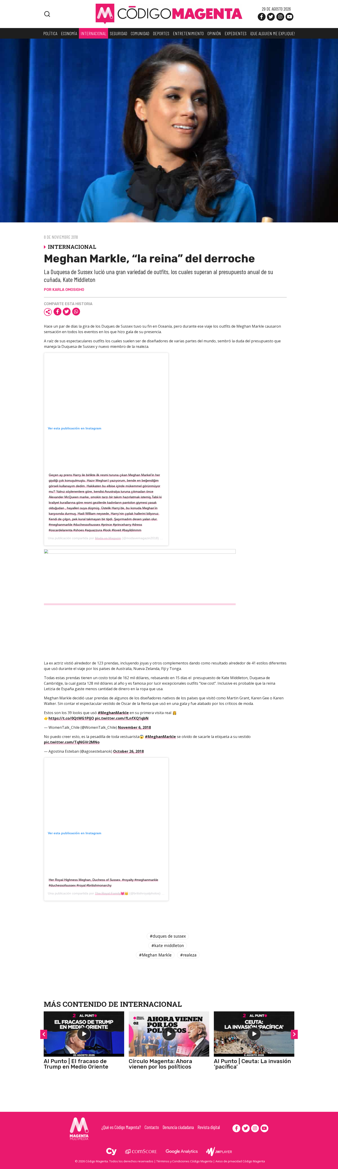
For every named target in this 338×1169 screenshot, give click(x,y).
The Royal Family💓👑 (111, 893)
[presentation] (43, 1034)
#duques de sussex (168, 936)
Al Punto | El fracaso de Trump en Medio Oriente (76, 1064)
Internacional (151, 1004)
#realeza (188, 955)
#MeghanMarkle (113, 712)
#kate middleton (167, 945)
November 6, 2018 (134, 727)
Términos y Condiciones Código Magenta (184, 1161)
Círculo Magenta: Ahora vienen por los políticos (160, 1064)
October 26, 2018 (128, 751)
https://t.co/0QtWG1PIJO (71, 718)
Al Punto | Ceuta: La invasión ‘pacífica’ (252, 1064)
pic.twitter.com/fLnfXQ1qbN (122, 718)
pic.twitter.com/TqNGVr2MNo (72, 742)
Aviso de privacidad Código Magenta (240, 1161)
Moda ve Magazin (108, 538)
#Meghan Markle (155, 955)
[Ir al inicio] (169, 13)
